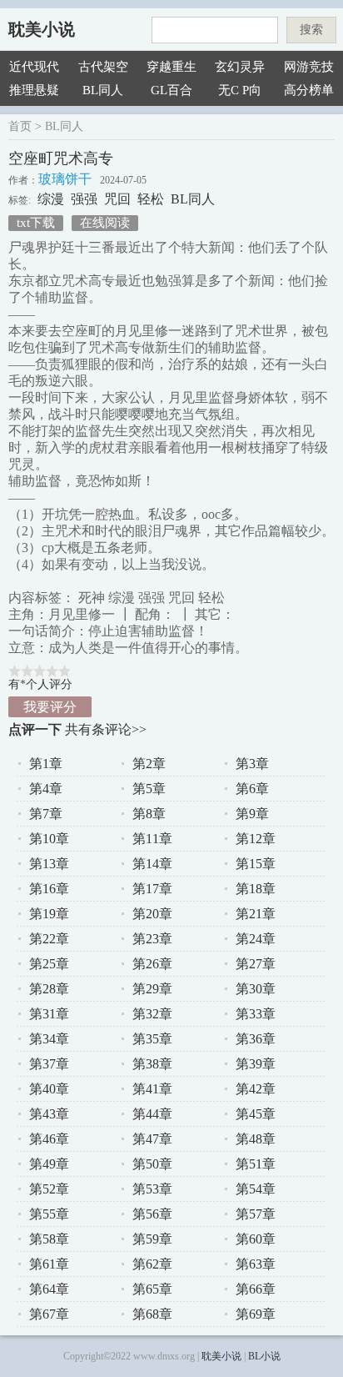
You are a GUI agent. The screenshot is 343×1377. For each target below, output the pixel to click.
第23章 (152, 939)
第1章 (45, 763)
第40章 (49, 1089)
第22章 (49, 939)
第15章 (256, 864)
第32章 (152, 1014)
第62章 (152, 1264)
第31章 (49, 1014)
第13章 (49, 864)
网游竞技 (309, 66)
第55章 (49, 1214)
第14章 (152, 864)
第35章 (152, 1039)
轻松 (150, 199)
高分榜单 (309, 90)
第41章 (152, 1089)
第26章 (152, 964)
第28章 (49, 989)
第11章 (152, 839)
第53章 (152, 1189)
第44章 (152, 1114)
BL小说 (264, 1356)
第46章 (49, 1139)
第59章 (152, 1239)
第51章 (256, 1164)
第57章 (256, 1214)
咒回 (117, 199)
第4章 (45, 788)
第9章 (252, 814)
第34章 (49, 1039)
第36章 (256, 1039)
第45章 (256, 1114)
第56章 (152, 1214)
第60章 (256, 1239)
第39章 (256, 1064)
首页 (20, 126)
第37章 (49, 1064)
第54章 (256, 1189)
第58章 (49, 1239)
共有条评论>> (106, 729)
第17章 (152, 889)
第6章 (252, 788)
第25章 (49, 964)
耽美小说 (41, 29)
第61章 (49, 1264)
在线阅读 (105, 222)
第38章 (152, 1064)
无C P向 (239, 90)
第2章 (149, 763)
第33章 (256, 1014)
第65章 (152, 1289)
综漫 (50, 199)
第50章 (152, 1164)
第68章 (152, 1314)
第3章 (252, 763)
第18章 (256, 889)
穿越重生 (171, 66)
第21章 (256, 914)
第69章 (256, 1314)
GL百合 (171, 90)
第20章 (152, 914)
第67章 (49, 1314)
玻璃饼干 (65, 179)
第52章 (49, 1189)
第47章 (152, 1139)
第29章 (152, 989)
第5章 (149, 788)
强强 (84, 199)
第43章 (49, 1114)
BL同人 (102, 90)
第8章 (149, 814)
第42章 (256, 1089)
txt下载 (36, 222)
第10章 (49, 839)
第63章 (256, 1264)
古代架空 (103, 66)
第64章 (49, 1289)
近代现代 (34, 66)
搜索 (311, 29)
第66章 (256, 1289)
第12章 (256, 839)
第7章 (45, 814)
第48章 (256, 1139)
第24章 (256, 939)
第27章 (256, 964)
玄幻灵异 (240, 66)
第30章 (256, 989)
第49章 (49, 1164)
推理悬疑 (34, 90)
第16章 (49, 889)
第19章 (49, 914)
